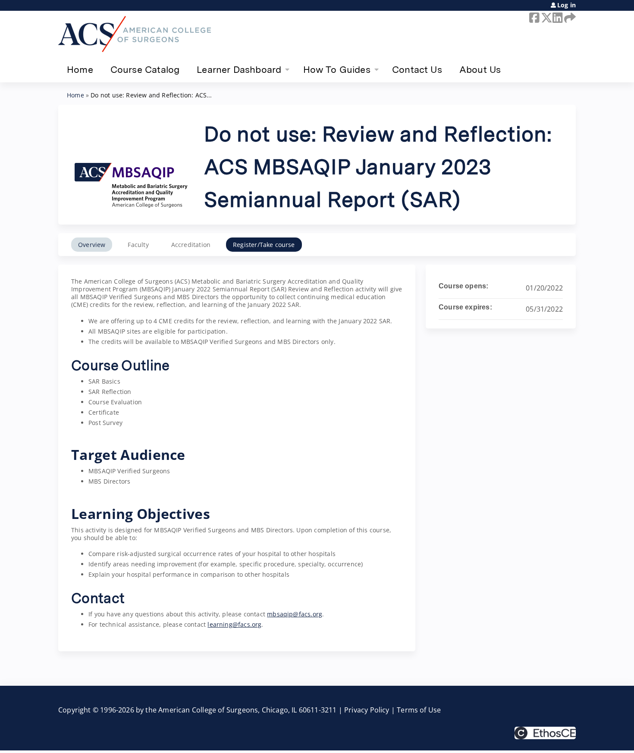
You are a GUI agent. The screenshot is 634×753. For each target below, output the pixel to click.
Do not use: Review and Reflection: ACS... (151, 95)
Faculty (138, 245)
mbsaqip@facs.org (294, 614)
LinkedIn (556, 18)
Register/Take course (264, 245)
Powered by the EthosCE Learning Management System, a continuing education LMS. (545, 733)
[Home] (134, 34)
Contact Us (417, 69)
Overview (91, 245)
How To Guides (336, 69)
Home (80, 69)
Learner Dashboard (239, 69)
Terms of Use (419, 710)
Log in (566, 5)
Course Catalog (145, 69)
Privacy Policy (366, 710)
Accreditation (190, 245)
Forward (568, 18)
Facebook (533, 18)
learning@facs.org (234, 624)
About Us (480, 69)
